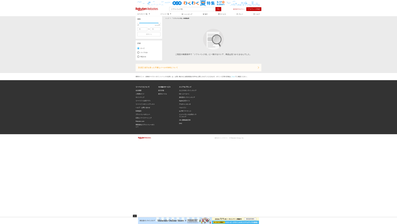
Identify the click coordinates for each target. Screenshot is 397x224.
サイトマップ (140, 97)
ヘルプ (257, 14)
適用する (149, 34)
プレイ (241, 14)
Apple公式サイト (184, 101)
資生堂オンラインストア (187, 97)
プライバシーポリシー (143, 114)
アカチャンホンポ (185, 104)
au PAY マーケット (185, 111)
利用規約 (138, 111)
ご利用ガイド (140, 94)
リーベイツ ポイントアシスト (145, 104)
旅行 (206, 14)
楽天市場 (161, 90)
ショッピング (188, 14)
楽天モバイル (162, 94)
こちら (233, 76)
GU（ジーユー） (184, 94)
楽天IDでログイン (239, 9)
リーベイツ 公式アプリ (143, 101)
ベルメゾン (182, 107)
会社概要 (138, 90)
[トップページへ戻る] (147, 9)
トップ (167, 18)
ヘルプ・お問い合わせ (143, 107)
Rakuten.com (140, 121)
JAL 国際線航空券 (185, 120)
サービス (223, 14)
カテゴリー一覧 (142, 14)
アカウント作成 (254, 9)
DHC (180, 123)
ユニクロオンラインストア (187, 90)
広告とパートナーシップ (144, 118)
